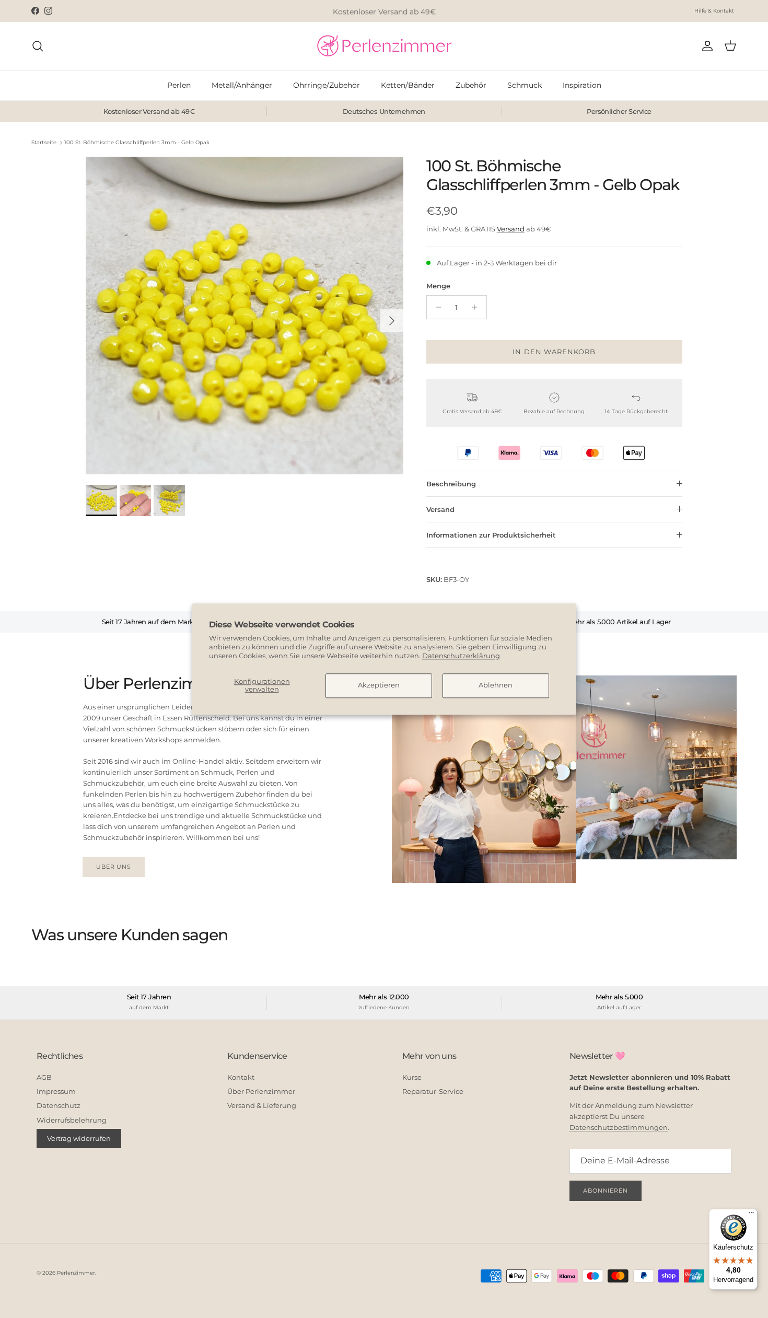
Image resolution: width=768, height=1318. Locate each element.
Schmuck (524, 85)
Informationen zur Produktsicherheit (491, 535)
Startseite (43, 142)
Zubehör (471, 85)
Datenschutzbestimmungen (618, 1127)
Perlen (179, 85)
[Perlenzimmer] (384, 46)
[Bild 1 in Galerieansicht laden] (244, 315)
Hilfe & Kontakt (714, 10)
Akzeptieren (379, 685)
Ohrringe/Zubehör (326, 85)
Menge (438, 286)
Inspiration (582, 85)
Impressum (56, 1091)
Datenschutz (58, 1105)
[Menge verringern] (436, 307)
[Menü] (751, 1215)
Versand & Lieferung (261, 1105)
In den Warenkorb (554, 351)
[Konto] (705, 46)
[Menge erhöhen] (477, 307)
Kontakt (240, 1077)
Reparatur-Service (432, 1091)
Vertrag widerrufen (79, 1138)
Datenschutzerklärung (461, 655)
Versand (511, 229)
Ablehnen (496, 685)
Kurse (412, 1077)
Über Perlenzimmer (261, 1091)
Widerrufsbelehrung (72, 1120)
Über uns (113, 866)
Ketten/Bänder (408, 85)
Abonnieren (605, 1190)
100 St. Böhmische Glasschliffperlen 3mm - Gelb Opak (137, 142)
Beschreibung (451, 484)
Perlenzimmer (76, 1272)
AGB (44, 1077)
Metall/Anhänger (242, 85)
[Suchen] (37, 46)
